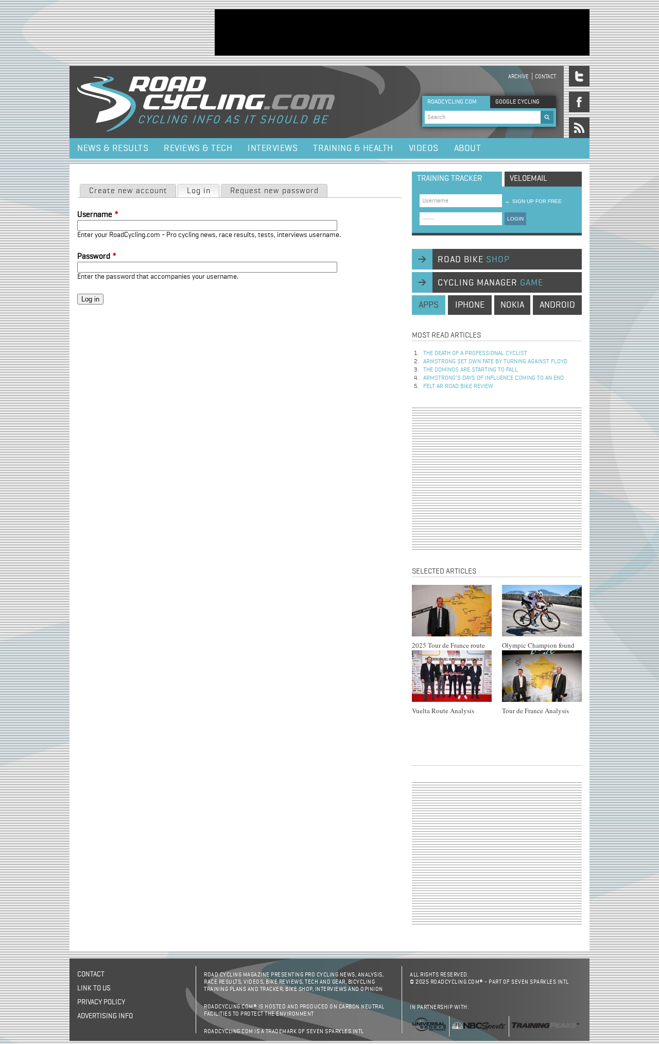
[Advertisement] (402, 32)
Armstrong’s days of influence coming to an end (493, 378)
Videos (424, 148)
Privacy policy (101, 1002)
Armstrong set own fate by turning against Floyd (495, 362)
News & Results (112, 148)
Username (97, 215)
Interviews (273, 148)
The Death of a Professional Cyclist (475, 353)
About (467, 148)
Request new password (274, 191)
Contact (545, 76)
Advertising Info (105, 1016)
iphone (469, 305)
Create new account (128, 191)
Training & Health (353, 148)
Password (96, 256)
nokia (512, 305)
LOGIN (515, 219)
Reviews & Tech (198, 148)
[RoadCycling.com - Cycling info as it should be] (206, 102)
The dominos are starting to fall (470, 370)
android (557, 305)
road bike (474, 259)
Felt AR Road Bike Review (458, 386)
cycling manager (490, 283)
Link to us (94, 988)
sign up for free (533, 201)
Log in (203, 191)
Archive (518, 76)
